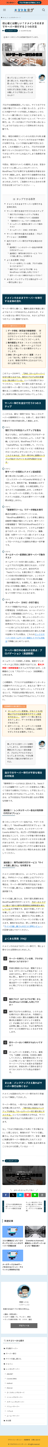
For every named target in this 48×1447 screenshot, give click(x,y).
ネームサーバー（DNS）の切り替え (23, 230)
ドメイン (9, 1364)
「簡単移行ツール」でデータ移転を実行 (25, 221)
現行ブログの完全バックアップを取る (24, 214)
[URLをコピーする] (42, 1195)
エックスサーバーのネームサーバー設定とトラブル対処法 (25, 638)
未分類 (8, 1420)
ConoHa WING (12, 1378)
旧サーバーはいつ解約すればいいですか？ (26, 275)
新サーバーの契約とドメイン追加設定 (24, 217)
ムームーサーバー (13, 1416)
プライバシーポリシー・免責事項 (19, 1440)
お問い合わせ (35, 1440)
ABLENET (10, 1374)
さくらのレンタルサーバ (15, 1392)
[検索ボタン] (43, 10)
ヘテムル (10, 1411)
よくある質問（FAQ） (16, 260)
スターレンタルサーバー (15, 1402)
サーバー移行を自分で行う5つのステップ (25, 211)
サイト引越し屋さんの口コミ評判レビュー (23, 926)
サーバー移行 (11, 1353)
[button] (5, 1195)
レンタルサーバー (11, 31)
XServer (10, 1388)
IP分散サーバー (12, 1348)
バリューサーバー (13, 1406)
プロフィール (24, 1325)
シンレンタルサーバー (15, 1397)
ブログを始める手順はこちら (29, 2)
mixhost (9, 1383)
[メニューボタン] (4, 10)
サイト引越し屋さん (13, 1358)
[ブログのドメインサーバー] (24, 10)
